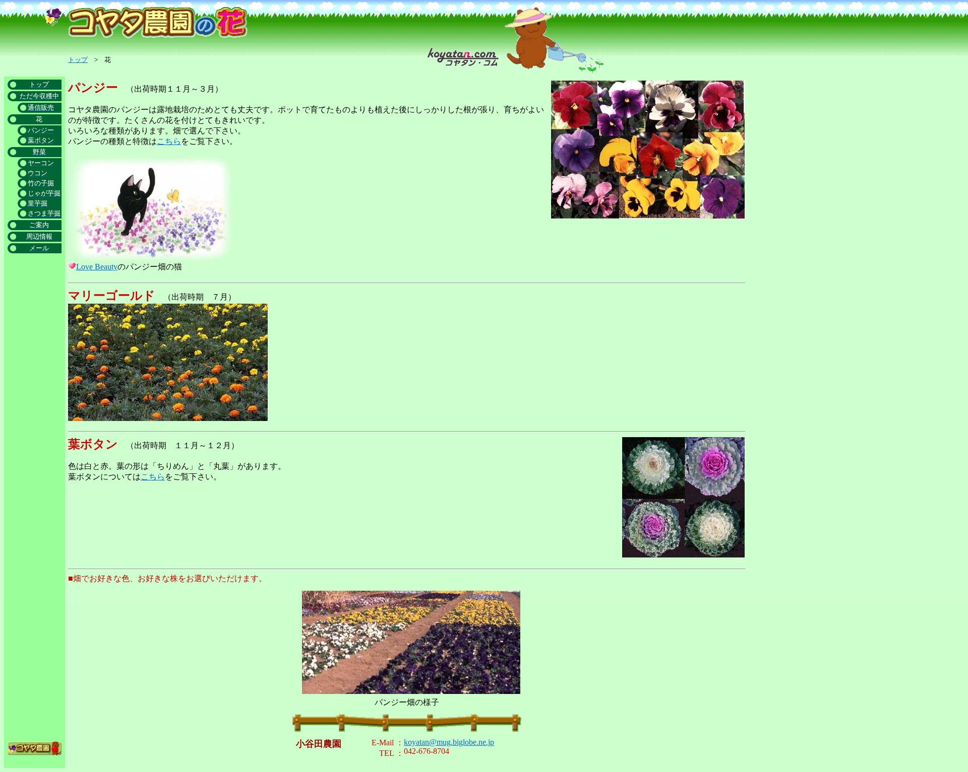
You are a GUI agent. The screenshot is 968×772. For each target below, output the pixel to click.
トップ (78, 59)
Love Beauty (96, 266)
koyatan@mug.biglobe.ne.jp (449, 742)
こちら (169, 141)
